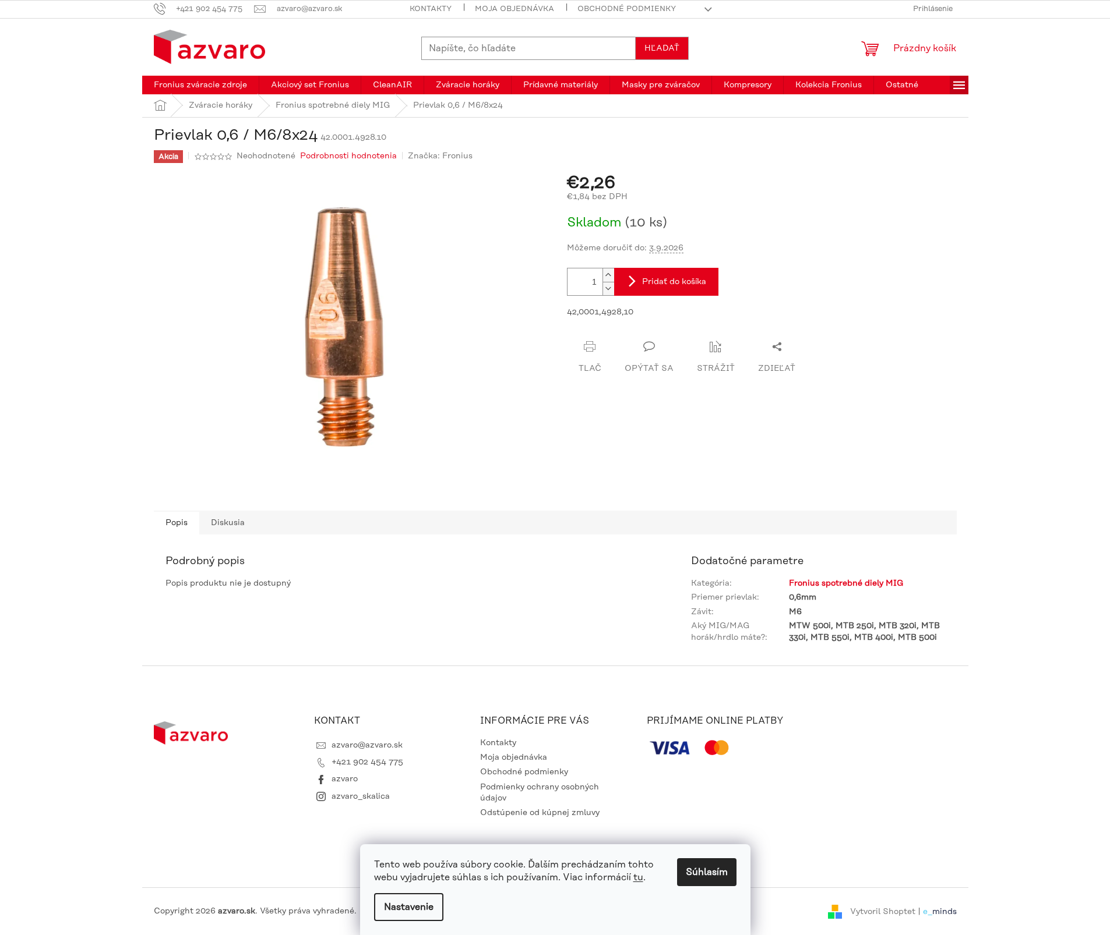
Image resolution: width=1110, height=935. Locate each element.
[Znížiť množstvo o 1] (608, 288)
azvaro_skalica (361, 796)
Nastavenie (409, 907)
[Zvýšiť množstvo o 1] (608, 275)
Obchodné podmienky (626, 9)
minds (944, 911)
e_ (927, 911)
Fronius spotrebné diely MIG (846, 583)
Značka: (440, 156)
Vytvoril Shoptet (882, 911)
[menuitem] (200, 85)
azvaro (345, 779)
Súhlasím (707, 872)
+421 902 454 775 (367, 762)
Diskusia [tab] (228, 522)
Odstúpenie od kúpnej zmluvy (540, 812)
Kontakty (431, 9)
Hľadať (661, 48)
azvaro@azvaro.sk (367, 745)
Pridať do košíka (674, 281)
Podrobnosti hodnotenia (348, 156)
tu (638, 877)
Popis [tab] (176, 522)
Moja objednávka (514, 9)
